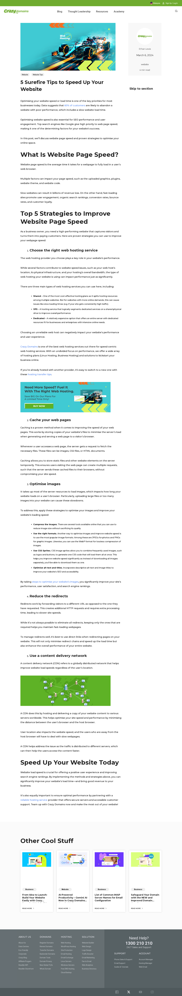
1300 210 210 (138, 943)
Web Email (143, 967)
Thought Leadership (79, 11)
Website (25, 75)
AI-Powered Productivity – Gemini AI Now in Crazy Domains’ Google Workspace (73, 899)
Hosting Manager (145, 963)
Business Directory (89, 969)
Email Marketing (88, 958)
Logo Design (86, 950)
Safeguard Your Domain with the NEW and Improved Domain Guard (145, 899)
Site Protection (67, 950)
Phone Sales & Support (123, 959)
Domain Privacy (46, 961)
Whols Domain (45, 969)
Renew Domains (46, 946)
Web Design (86, 946)
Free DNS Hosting (67, 969)
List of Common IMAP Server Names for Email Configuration (109, 897)
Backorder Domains (47, 954)
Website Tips (38, 75)
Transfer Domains (47, 950)
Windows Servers (67, 965)
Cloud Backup (66, 972)
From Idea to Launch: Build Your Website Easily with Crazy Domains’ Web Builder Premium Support (35, 900)
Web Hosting (66, 943)
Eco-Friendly (23, 950)
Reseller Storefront (26, 969)
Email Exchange (67, 958)
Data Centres (24, 946)
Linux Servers (66, 961)
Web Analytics (87, 965)
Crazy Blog (23, 958)
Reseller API (23, 965)
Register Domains (47, 943)
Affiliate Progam (25, 961)
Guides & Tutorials (121, 967)
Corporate (22, 954)
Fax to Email (86, 961)
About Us (22, 943)
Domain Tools (45, 958)
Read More (27, 908)
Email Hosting (66, 954)
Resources (102, 11)
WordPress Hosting (68, 946)
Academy (119, 11)
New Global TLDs (46, 965)
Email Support (119, 963)
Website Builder (88, 943)
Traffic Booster (87, 954)
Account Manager (146, 959)
